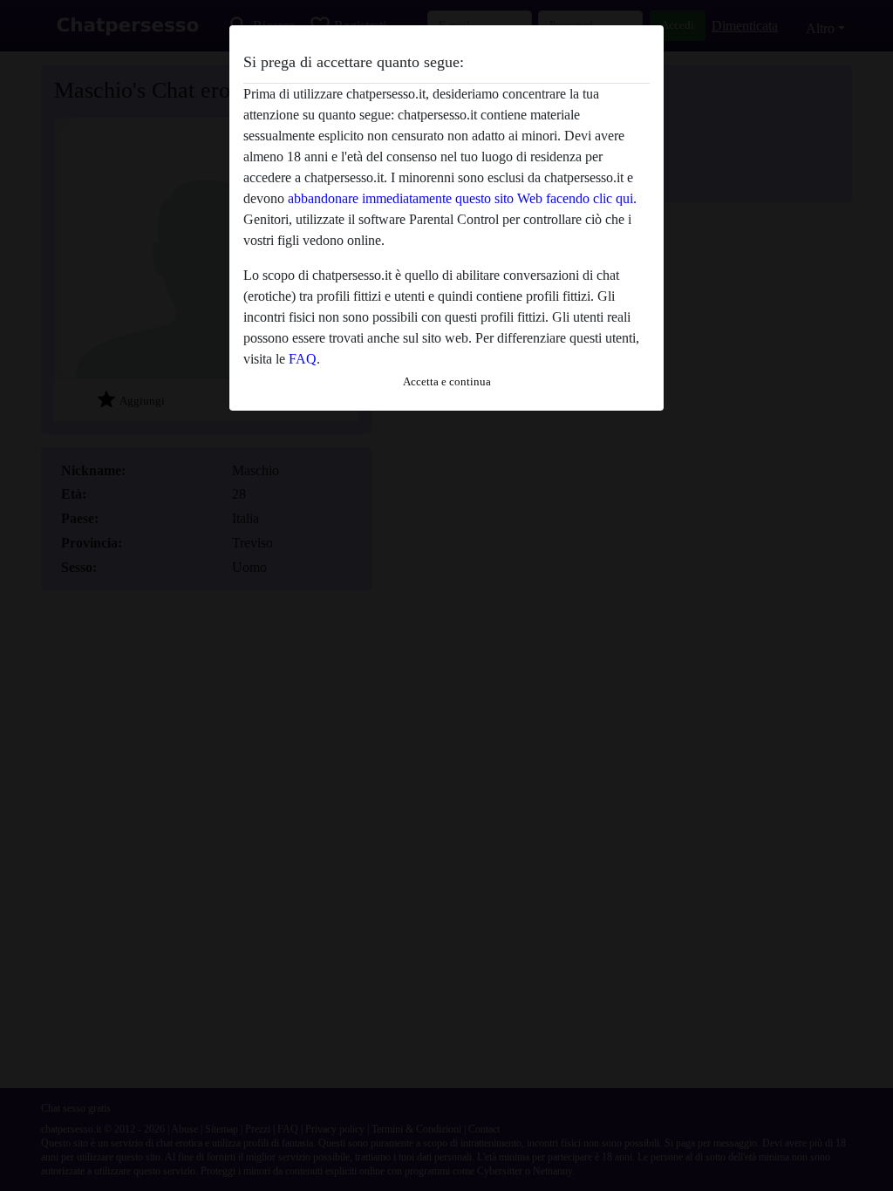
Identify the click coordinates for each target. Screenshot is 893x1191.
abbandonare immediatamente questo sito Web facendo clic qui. (462, 198)
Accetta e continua (447, 381)
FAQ (303, 358)
